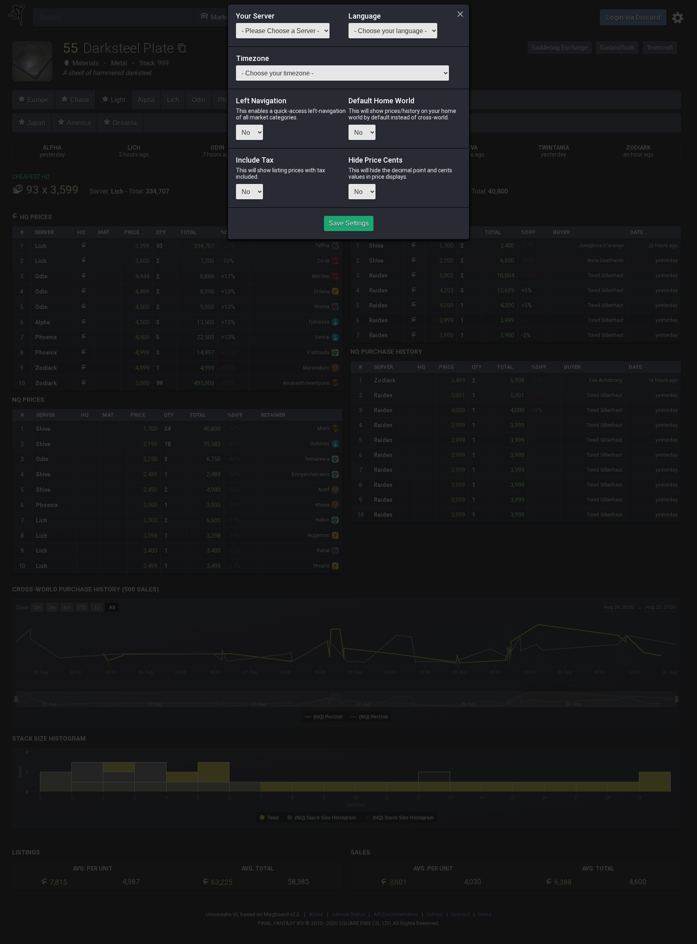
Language (364, 16)
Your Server (255, 16)
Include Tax (254, 160)
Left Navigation (261, 100)
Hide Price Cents (375, 160)
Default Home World (381, 100)
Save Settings (349, 223)
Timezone (252, 58)
